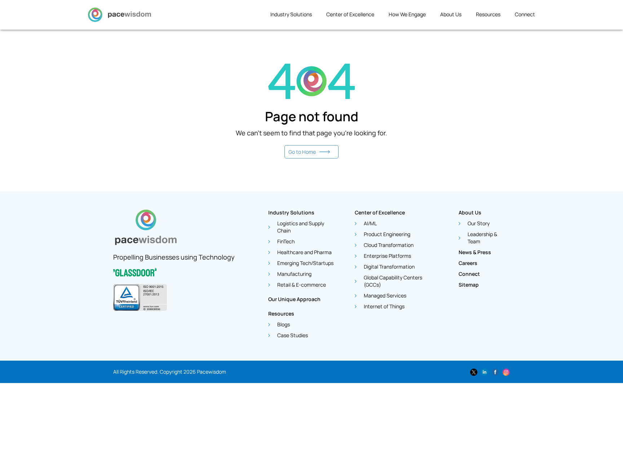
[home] (119, 17)
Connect (525, 14)
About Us (450, 14)
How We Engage (407, 14)
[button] (294, 17)
